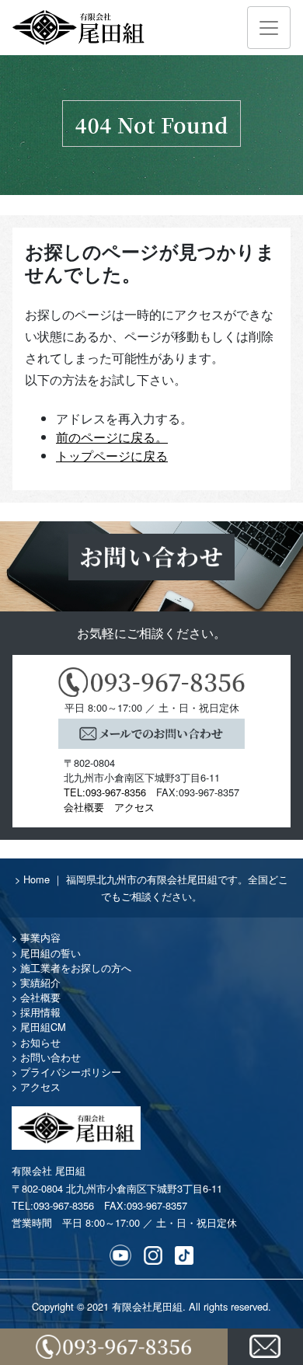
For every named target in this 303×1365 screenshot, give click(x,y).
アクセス (134, 806)
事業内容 (40, 937)
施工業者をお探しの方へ (75, 967)
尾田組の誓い (50, 952)
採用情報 (40, 1012)
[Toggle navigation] (269, 27)
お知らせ (40, 1042)
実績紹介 (40, 982)
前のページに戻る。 (112, 437)
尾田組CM (43, 1026)
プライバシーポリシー (70, 1071)
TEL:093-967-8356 (105, 792)
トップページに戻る (112, 456)
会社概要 (84, 806)
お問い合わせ (50, 1057)
